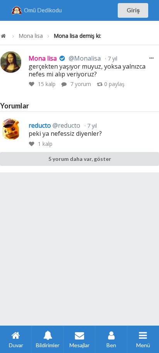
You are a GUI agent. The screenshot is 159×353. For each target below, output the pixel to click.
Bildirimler (47, 345)
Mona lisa (31, 36)
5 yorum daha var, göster (79, 158)
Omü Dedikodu (43, 10)
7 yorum (81, 84)
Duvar (16, 345)
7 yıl (111, 58)
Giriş (133, 10)
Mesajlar (79, 345)
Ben (111, 345)
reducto (54, 125)
